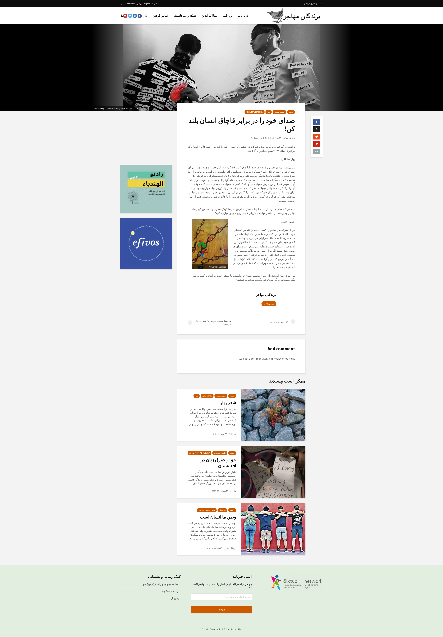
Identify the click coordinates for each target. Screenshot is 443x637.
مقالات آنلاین (209, 16)
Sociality (206, 629)
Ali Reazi (232, 434)
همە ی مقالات (269, 304)
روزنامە (227, 16)
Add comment (257, 138)
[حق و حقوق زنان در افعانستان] (273, 471)
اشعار (232, 396)
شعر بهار (228, 402)
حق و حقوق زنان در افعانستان (218, 462)
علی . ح (233, 491)
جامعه (291, 112)
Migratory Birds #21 (254, 112)
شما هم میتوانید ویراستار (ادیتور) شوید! (160, 584)
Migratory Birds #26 (206, 510)
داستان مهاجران (219, 453)
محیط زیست (220, 396)
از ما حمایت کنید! (170, 591)
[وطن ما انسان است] (273, 528)
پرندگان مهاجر (289, 138)
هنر (268, 112)
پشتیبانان (174, 598)
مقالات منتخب (279, 112)
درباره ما (243, 16)
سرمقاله (222, 510)
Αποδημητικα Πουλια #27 (199, 453)
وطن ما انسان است (218, 517)
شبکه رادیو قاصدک (185, 16)
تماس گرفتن (160, 16)
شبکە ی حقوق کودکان (313, 3)
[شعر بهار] (273, 414)
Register (279, 358)
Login (266, 358)
